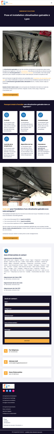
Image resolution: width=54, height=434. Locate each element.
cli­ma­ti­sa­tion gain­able (27, 72)
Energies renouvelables (9, 402)
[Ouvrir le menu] (51, 3)
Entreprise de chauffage (9, 398)
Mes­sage (8, 329)
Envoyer (27, 340)
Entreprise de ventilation (9, 400)
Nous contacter (7, 409)
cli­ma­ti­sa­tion (24, 71)
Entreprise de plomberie (9, 407)
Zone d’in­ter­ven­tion (11, 322)
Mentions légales (7, 411)
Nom (6, 302)
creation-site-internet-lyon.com (33, 432)
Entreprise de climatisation (10, 396)
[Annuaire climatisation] (27, 422)
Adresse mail (9, 316)
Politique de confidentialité (9, 413)
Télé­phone (8, 309)
